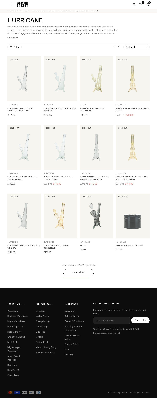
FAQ (67, 349)
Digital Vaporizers (16, 321)
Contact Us (70, 311)
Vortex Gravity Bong (46, 347)
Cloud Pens (13, 375)
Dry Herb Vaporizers (17, 316)
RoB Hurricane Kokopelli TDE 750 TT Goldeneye (132, 178)
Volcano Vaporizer (45, 352)
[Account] (134, 4)
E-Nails (39, 337)
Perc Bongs (42, 326)
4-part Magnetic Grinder (129, 245)
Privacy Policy (72, 344)
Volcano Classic (65, 11)
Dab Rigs (40, 331)
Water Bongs (42, 316)
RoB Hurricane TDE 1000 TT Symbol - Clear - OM (94, 178)
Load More (78, 272)
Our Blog (69, 354)
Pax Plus (51, 11)
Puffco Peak (93, 11)
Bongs (27, 11)
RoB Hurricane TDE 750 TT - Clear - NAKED (58, 178)
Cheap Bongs (43, 321)
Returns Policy (72, 316)
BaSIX (83, 245)
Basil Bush (12, 342)
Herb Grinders (14, 331)
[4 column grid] (115, 47)
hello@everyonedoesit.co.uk (106, 333)
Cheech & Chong (16, 337)
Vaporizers (12, 311)
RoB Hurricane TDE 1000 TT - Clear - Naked (22, 178)
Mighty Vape (80, 11)
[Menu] (10, 4)
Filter (16, 47)
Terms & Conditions (74, 321)
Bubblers (40, 311)
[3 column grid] (119, 47)
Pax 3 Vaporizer (15, 326)
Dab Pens (12, 365)
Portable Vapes (39, 11)
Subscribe (140, 320)
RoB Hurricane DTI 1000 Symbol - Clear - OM (20, 109)
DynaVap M (13, 370)
